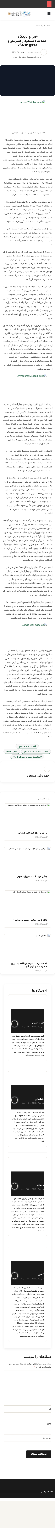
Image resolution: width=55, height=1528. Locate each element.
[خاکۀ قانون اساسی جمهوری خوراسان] (27, 903)
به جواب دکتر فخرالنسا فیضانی (33, 833)
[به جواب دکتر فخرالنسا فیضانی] (27, 816)
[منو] (49, 15)
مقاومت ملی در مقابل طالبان (26, 757)
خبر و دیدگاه (40, 25)
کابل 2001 (11, 752)
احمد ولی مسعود (34, 52)
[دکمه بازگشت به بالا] (54, 1499)
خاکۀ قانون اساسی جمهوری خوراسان (30, 920)
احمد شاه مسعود (26, 746)
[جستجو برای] (6, 15)
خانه (49, 25)
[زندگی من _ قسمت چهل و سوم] (27, 859)
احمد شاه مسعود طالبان (35, 752)
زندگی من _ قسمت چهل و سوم (32, 876)
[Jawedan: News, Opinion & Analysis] (19, 13)
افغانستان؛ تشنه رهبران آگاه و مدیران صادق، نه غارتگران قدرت (29, 965)
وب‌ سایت (47, 1438)
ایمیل (48, 1423)
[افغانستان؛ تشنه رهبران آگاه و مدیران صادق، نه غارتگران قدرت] (27, 946)
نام (50, 1409)
